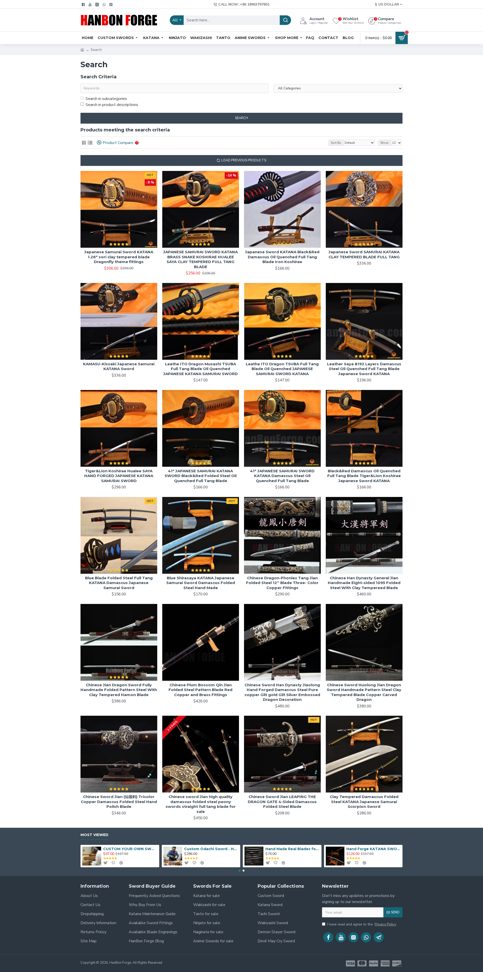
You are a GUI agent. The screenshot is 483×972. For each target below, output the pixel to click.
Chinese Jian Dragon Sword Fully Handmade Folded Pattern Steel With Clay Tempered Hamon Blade (118, 689)
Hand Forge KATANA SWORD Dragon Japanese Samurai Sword (373, 849)
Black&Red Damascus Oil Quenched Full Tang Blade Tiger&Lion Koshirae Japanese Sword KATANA (364, 476)
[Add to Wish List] (141, 572)
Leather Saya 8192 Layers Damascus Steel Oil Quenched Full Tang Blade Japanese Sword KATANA (364, 369)
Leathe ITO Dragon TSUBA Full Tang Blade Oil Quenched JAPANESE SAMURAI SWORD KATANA (282, 369)
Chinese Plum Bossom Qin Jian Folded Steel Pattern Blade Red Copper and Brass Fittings (200, 689)
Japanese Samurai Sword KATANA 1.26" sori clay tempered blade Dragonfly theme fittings (118, 256)
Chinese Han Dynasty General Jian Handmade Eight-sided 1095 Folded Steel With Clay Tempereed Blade (364, 582)
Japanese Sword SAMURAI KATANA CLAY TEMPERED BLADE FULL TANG (364, 254)
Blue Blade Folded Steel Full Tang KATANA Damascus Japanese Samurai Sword (119, 582)
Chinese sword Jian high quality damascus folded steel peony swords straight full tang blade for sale (201, 804)
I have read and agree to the (361, 924)
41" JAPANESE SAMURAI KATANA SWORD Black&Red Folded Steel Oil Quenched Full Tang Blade (200, 476)
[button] (239, 871)
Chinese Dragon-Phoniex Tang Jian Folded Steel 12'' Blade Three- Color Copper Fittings (282, 582)
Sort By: (336, 143)
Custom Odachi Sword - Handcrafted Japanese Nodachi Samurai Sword (211, 849)
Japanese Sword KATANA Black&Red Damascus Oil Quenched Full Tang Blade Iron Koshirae (282, 256)
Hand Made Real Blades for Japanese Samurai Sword (292, 849)
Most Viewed (94, 835)
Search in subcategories (106, 98)
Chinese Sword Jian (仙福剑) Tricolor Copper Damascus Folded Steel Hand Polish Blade (119, 801)
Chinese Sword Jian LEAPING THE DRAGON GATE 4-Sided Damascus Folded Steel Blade (282, 801)
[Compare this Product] (151, 571)
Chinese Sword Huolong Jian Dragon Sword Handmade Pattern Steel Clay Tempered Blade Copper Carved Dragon (364, 692)
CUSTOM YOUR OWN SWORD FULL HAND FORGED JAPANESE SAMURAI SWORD (130, 849)
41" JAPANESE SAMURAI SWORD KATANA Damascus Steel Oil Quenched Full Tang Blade (282, 476)
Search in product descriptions (112, 104)
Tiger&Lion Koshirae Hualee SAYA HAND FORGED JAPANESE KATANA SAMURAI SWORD (118, 476)
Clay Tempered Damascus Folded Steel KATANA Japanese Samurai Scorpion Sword (364, 801)
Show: (384, 143)
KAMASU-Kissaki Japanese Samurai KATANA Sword (118, 366)
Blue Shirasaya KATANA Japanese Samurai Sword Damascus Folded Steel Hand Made (200, 582)
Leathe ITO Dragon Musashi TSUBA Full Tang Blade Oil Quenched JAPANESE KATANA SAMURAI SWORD (200, 369)
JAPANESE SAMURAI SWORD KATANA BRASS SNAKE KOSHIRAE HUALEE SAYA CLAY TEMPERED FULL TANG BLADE (200, 259)
